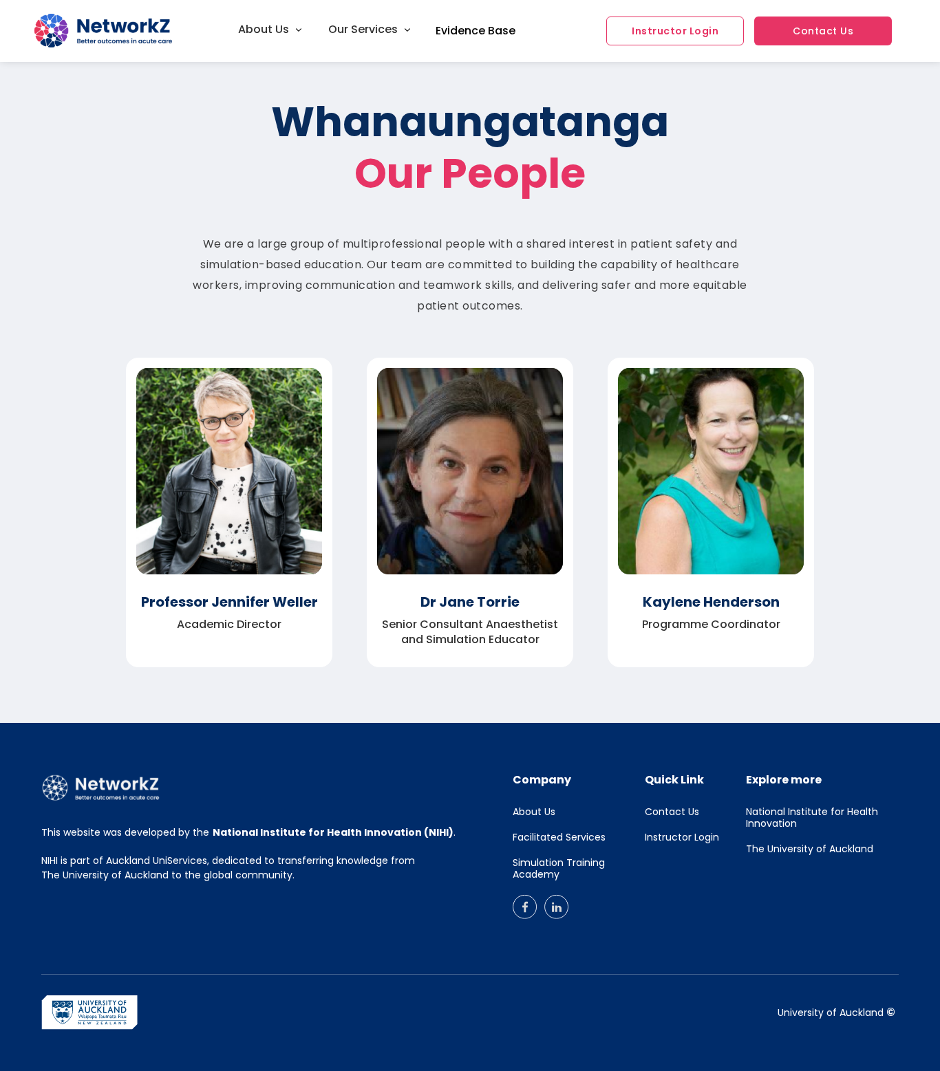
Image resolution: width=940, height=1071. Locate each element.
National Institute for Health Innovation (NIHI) (333, 832)
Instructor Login (675, 31)
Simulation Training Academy (559, 868)
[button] (270, 29)
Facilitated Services (559, 837)
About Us (534, 812)
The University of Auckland (809, 849)
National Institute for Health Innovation (812, 818)
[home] (82, 31)
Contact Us (823, 31)
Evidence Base (475, 31)
